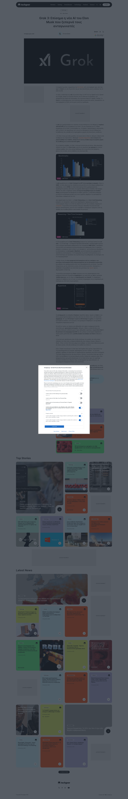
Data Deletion (56, 431)
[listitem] (64, 390)
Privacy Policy (71, 431)
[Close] (87, 368)
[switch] (80, 393)
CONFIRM (54, 426)
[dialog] (64, 399)
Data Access (64, 431)
